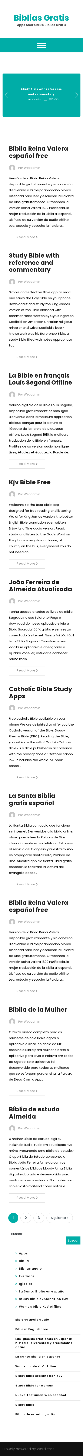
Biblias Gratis (41, 17)
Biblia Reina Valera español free (38, 152)
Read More (26, 237)
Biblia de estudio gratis (35, 1414)
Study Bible (24, 1405)
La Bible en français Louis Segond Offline (40, 379)
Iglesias (26, 1284)
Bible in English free (31, 1329)
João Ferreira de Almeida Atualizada (40, 586)
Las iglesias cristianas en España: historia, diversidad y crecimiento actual (44, 1343)
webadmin (37, 99)
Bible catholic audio (32, 1320)
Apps (23, 1253)
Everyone (27, 1276)
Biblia (24, 1261)
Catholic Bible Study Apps (40, 692)
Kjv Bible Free (30, 482)
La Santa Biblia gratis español (32, 799)
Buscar (17, 1233)
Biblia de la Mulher (38, 1010)
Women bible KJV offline (40, 1307)
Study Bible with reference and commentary (34, 262)
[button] (6, 95)
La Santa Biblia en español (42, 1291)
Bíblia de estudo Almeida (34, 1113)
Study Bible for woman (34, 1386)
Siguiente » (59, 1217)
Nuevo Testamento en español (40, 1395)
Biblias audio (30, 1268)
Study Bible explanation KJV (43, 1299)
